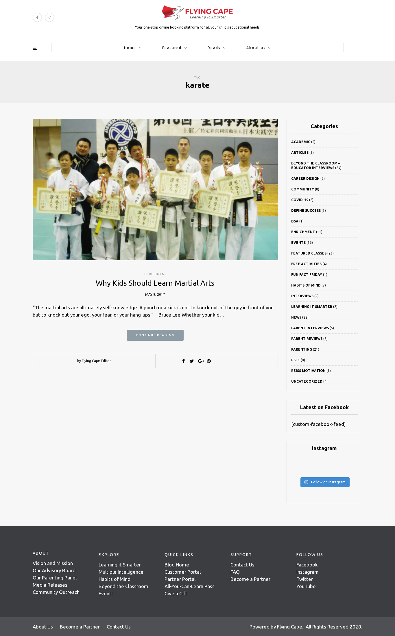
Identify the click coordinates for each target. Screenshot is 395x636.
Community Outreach (56, 592)
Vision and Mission (53, 563)
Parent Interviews (310, 328)
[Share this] (183, 361)
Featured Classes (308, 253)
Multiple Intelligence (121, 572)
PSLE (295, 360)
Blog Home (177, 564)
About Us (43, 626)
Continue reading (155, 335)
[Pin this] (208, 361)
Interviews (302, 296)
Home (130, 48)
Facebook (307, 564)
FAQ (235, 572)
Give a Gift (176, 593)
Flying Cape (289, 626)
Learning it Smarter (120, 564)
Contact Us (242, 564)
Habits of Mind (306, 285)
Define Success (306, 210)
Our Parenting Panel (55, 577)
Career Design (305, 178)
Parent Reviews (306, 339)
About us (255, 48)
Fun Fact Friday (306, 274)
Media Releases (50, 585)
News (296, 317)
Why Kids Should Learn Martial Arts (155, 283)
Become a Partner (250, 579)
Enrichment (155, 274)
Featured (172, 48)
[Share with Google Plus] (200, 361)
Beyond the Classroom (123, 586)
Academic (300, 142)
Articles (300, 152)
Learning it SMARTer (311, 306)
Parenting (301, 349)
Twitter (304, 579)
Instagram (307, 572)
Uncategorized (306, 381)
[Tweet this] (192, 361)
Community (302, 189)
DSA (294, 221)
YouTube (306, 586)
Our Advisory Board (54, 570)
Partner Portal (180, 579)
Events (298, 242)
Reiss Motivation (308, 371)
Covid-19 (299, 200)
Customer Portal (183, 572)
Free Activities (306, 264)
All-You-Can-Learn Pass (190, 586)
